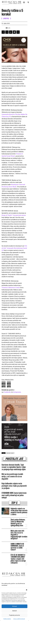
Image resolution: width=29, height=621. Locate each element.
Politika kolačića (7, 618)
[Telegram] (14, 32)
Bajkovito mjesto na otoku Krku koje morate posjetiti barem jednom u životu (19, 511)
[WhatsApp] (10, 32)
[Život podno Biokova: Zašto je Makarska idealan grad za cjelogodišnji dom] (5, 522)
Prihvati (14, 606)
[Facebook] (3, 32)
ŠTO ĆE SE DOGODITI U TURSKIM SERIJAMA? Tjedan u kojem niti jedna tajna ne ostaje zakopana (18, 559)
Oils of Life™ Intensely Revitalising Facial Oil (14, 248)
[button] (26, 590)
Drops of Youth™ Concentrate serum (14, 215)
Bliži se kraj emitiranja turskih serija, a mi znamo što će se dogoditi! (12, 476)
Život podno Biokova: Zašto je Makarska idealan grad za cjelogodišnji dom (18, 523)
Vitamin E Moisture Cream (11, 287)
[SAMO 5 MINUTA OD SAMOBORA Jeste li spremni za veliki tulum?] (5, 546)
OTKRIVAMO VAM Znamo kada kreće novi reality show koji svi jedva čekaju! (14, 495)
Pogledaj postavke (14, 615)
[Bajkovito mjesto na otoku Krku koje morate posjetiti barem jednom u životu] (5, 511)
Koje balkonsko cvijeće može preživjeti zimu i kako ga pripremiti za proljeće (14, 485)
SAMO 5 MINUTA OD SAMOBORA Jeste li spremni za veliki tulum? (17, 547)
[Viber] (18, 32)
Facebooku (7, 392)
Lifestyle (6, 18)
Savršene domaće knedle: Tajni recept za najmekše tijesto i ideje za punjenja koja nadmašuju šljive (14, 467)
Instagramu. (17, 392)
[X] (7, 32)
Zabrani (14, 610)
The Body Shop (10, 453)
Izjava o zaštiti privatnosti (19, 618)
